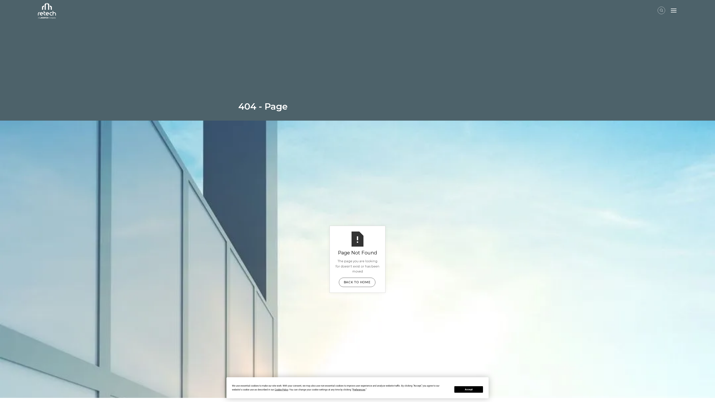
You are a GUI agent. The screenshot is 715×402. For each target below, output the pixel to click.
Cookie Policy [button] (281, 389)
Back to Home (357, 282)
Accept (469, 389)
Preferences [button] (359, 389)
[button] (673, 10)
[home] (47, 10)
